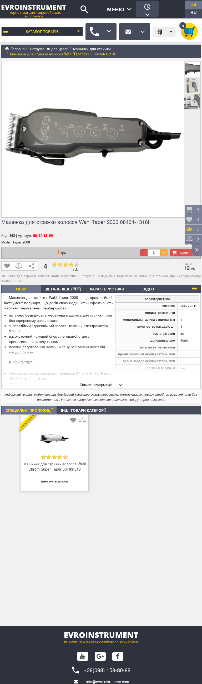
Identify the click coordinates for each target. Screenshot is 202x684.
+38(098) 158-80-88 (107, 670)
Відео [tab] (148, 288)
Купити (185, 252)
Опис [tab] (21, 288)
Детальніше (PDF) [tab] (63, 288)
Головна (18, 48)
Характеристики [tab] (107, 288)
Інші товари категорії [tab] (83, 410)
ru (193, 12)
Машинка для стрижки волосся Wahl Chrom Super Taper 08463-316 (54, 466)
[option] (54, 454)
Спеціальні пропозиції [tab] (29, 410)
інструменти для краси (48, 48)
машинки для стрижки (92, 48)
